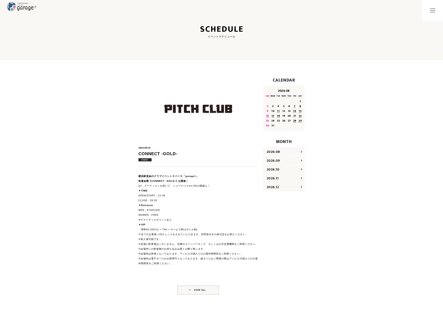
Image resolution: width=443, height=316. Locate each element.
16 (267, 116)
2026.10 (273, 169)
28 (294, 120)
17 (273, 116)
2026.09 (273, 161)
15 (300, 111)
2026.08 (273, 152)
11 (278, 111)
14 (294, 111)
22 (300, 116)
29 (300, 120)
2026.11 (273, 178)
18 (278, 116)
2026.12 (273, 187)
